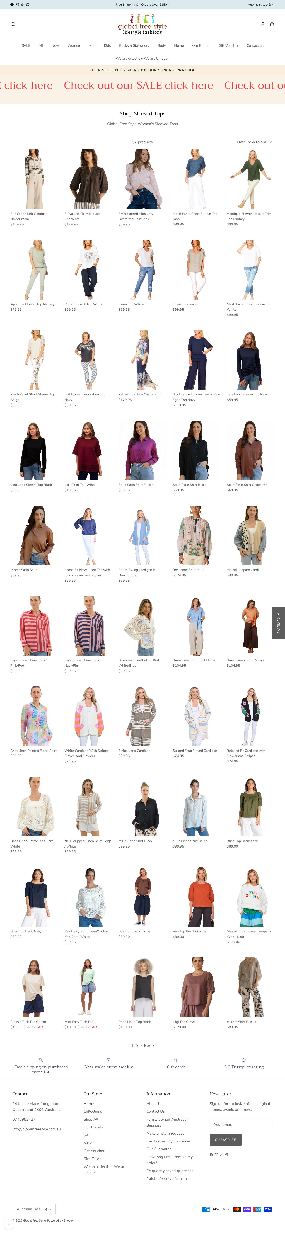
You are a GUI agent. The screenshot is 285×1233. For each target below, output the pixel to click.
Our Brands (201, 45)
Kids (107, 45)
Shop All (91, 1119)
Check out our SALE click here (81, 85)
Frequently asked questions (169, 1170)
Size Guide (93, 1158)
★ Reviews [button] (278, 623)
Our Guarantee (159, 1148)
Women (73, 45)
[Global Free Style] (142, 24)
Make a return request (165, 1133)
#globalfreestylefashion (166, 1178)
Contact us (255, 45)
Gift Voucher (228, 45)
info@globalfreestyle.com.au (37, 1129)
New (55, 45)
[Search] (12, 24)
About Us (154, 1103)
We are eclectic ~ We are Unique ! (142, 58)
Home (179, 45)
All (41, 45)
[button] (83, 1194)
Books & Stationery (134, 45)
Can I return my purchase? (168, 1141)
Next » (149, 1045)
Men (92, 45)
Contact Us (155, 1111)
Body (162, 45)
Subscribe (225, 1139)
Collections (93, 1111)
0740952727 (24, 1119)
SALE (26, 45)
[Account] (262, 24)
